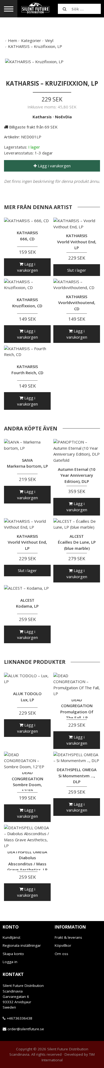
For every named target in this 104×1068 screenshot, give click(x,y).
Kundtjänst (11, 937)
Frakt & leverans (68, 937)
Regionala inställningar (22, 945)
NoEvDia (63, 116)
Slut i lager (76, 270)
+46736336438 (19, 1018)
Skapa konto (13, 953)
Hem (12, 40)
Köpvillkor (63, 945)
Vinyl (49, 40)
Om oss (61, 953)
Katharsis (42, 116)
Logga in (10, 961)
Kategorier (31, 40)
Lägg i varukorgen (54, 165)
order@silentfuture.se (25, 1029)
